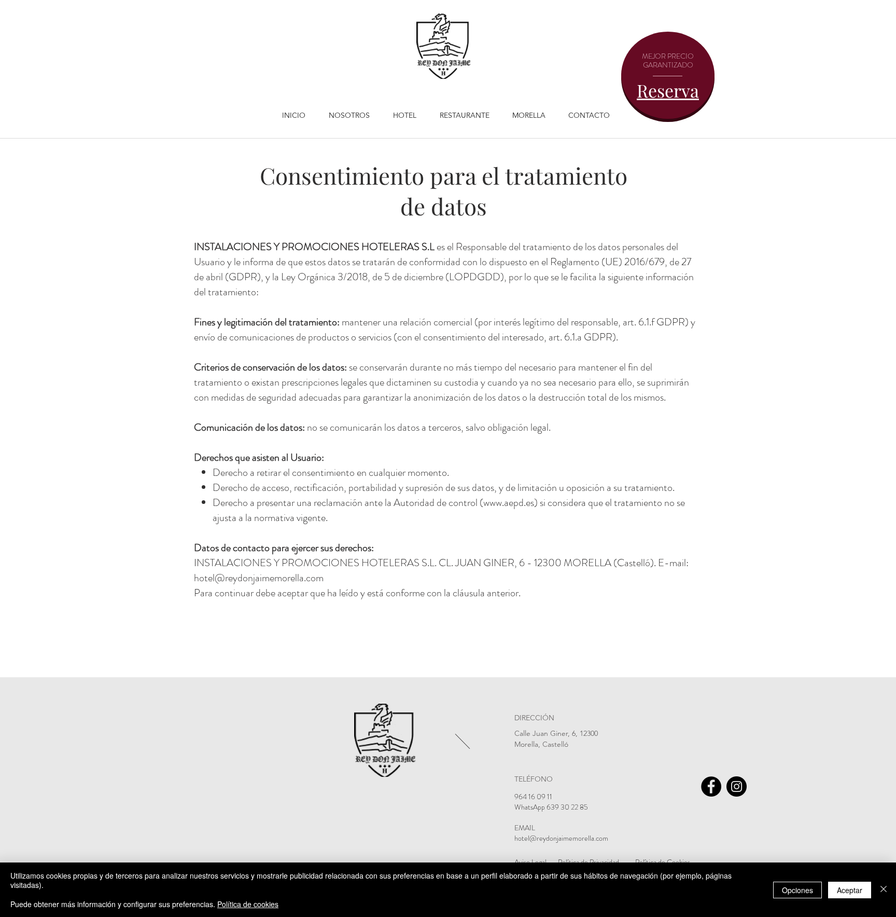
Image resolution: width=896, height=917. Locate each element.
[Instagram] (736, 786)
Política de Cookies (662, 862)
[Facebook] (711, 786)
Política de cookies (247, 904)
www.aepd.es (508, 502)
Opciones (797, 890)
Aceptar (849, 890)
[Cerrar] (883, 890)
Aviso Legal (530, 862)
